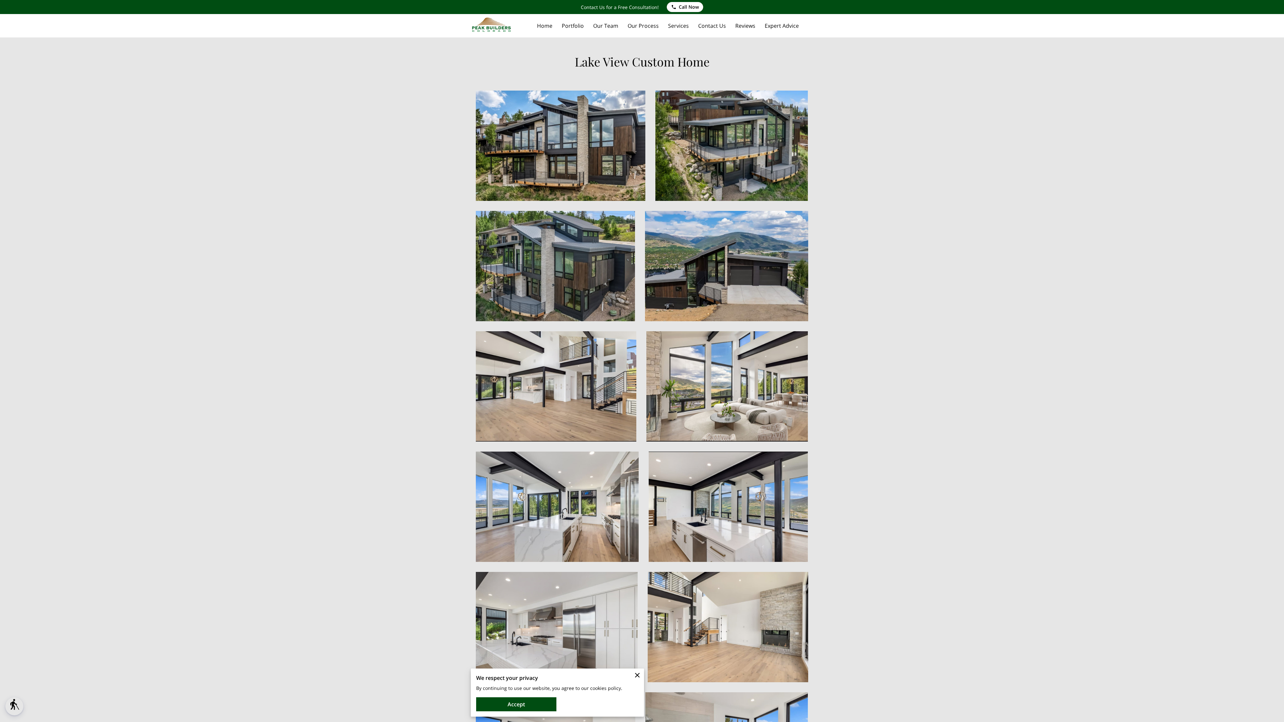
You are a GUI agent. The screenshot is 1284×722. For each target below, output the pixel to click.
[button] (14, 706)
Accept (516, 704)
